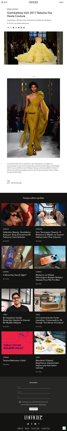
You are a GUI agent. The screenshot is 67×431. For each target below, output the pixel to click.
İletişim (27, 428)
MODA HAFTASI (12, 9)
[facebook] (11, 28)
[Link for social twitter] (28, 424)
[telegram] (24, 28)
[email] (8, 28)
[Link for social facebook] (32, 424)
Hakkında (20, 428)
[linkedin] (16, 28)
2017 (8, 183)
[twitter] (18, 28)
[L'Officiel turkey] (33, 2)
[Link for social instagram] (35, 424)
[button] (58, 118)
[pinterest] (13, 28)
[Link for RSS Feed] (39, 424)
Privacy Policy (42, 404)
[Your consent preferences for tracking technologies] (64, 428)
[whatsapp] (21, 28)
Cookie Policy (45, 428)
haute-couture (16, 183)
